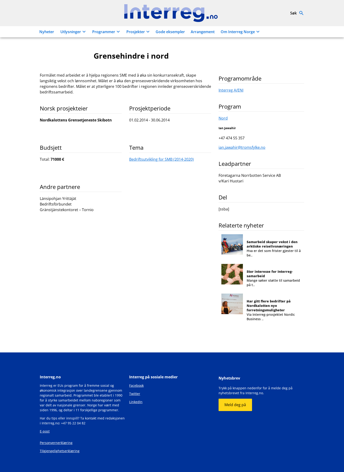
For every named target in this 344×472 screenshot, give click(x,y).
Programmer (103, 31)
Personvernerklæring (56, 442)
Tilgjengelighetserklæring (60, 451)
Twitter (134, 393)
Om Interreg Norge (238, 31)
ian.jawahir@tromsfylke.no (242, 147)
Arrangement (203, 31)
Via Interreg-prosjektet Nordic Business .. (271, 310)
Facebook (136, 385)
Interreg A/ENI (231, 90)
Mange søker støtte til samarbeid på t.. (273, 278)
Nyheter (46, 31)
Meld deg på (235, 404)
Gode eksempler (170, 31)
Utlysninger (70, 31)
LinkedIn (136, 402)
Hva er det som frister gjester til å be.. (274, 248)
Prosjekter (135, 31)
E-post (45, 431)
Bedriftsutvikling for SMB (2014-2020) (161, 159)
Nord (223, 118)
